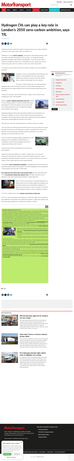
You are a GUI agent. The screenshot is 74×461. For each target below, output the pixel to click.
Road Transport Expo (43, 434)
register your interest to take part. (30, 193)
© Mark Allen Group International (30, 452)
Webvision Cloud (40, 456)
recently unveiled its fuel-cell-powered (35, 222)
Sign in (30, 40)
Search (71, 4)
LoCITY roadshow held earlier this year (18, 101)
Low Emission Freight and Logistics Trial (16, 175)
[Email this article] (11, 43)
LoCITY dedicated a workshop (18, 164)
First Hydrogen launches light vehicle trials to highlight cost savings (33, 354)
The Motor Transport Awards (45, 432)
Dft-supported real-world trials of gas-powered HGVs (16, 172)
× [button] (21, 442)
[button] (12, 457)
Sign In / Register (68, 2)
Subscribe (59, 2)
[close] (48, 40)
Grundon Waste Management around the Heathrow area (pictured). (33, 231)
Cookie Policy (50, 452)
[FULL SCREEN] (46, 206)
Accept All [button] (7, 454)
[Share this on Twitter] (5, 43)
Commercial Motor (43, 429)
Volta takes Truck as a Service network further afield (33, 335)
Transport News (42, 437)
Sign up (55, 109)
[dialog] (12, 450)
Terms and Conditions (60, 452)
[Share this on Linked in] (8, 43)
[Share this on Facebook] (2, 43)
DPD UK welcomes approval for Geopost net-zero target (34, 317)
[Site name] (16, 7)
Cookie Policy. (10, 451)
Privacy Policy (42, 452)
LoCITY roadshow (18, 55)
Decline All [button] (17, 454)
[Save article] (47, 43)
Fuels (4, 288)
